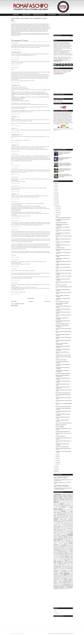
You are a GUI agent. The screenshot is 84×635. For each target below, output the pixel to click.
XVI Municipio (61, 587)
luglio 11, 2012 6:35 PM (15, 165)
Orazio (13, 128)
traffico (58, 579)
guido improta (58, 534)
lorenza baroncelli (58, 541)
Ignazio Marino (56, 535)
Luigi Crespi (59, 542)
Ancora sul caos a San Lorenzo (61, 284)
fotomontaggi (65, 529)
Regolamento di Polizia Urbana (67, 565)
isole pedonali (69, 537)
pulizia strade (70, 562)
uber (54, 580)
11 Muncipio (69, 494)
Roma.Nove (14, 116)
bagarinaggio (55, 511)
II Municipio (63, 535)
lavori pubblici (57, 540)
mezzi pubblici (56, 550)
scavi (69, 569)
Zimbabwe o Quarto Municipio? (61, 424)
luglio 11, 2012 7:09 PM (15, 191)
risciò (57, 567)
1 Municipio (57, 494)
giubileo (55, 532)
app (57, 507)
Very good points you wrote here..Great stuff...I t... (63, 479)
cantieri (70, 514)
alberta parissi (65, 501)
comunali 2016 (63, 519)
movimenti (64, 551)
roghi (57, 568)
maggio (57, 456)
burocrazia (68, 513)
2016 (56, 198)
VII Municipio (68, 582)
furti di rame (71, 530)
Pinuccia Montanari (67, 559)
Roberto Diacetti (67, 567)
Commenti (57, 612)
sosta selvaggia (65, 573)
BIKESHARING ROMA (64, 14)
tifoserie (66, 578)
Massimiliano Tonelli (15, 52)
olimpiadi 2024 (70, 553)
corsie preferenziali (69, 520)
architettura (71, 507)
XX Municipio (61, 588)
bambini (59, 511)
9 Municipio (71, 497)
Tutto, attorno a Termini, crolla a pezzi (62, 301)
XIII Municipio (60, 586)
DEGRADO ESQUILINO (39, 14)
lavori (72, 539)
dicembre (57, 206)
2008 (56, 471)
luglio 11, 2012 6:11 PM (15, 142)
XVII (65, 587)
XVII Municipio (69, 587)
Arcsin (53, 633)
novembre (58, 208)
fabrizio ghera (65, 527)
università (66, 580)
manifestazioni (61, 543)
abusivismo (56, 499)
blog (64, 512)
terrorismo (60, 578)
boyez (72, 512)
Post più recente (14, 301)
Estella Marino (70, 526)
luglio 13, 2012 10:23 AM (15, 280)
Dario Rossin (62, 522)
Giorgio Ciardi (65, 531)
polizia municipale (58, 561)
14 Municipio (64, 495)
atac (62, 510)
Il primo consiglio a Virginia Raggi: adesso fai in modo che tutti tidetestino (65, 153)
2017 (56, 196)
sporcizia (55, 574)
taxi (70, 576)
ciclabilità (55, 518)
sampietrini (55, 569)
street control (63, 575)
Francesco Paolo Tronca (58, 530)
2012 (56, 205)
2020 (56, 190)
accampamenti (62, 499)
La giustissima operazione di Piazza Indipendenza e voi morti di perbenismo (65, 158)
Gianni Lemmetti (61, 531)
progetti (66, 561)
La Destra (65, 539)
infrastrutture (66, 536)
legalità (62, 540)
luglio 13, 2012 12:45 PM (15, 294)
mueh (67, 551)
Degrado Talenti (14, 85)
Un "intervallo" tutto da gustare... (61, 222)
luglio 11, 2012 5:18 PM (15, 57)
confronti (55, 520)
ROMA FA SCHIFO (21, 633)
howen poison (63, 534)
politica (66, 560)
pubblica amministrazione (58, 562)
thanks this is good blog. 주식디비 (60, 482)
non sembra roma (70, 552)
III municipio (70, 535)
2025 (56, 185)
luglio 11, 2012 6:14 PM (15, 151)
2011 (56, 466)
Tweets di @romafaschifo (58, 100)
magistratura (55, 543)
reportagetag (56, 566)
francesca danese (70, 529)
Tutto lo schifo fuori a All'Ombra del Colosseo (64, 422)
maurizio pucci (56, 548)
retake (60, 566)
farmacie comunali (57, 528)
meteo (72, 549)
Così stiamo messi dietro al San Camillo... (63, 373)
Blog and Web (70, 633)
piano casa (59, 559)
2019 (56, 192)
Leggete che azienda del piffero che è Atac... (63, 217)
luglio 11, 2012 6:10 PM (15, 125)
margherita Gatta (70, 545)
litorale (55, 541)
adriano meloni (66, 500)
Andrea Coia (68, 505)
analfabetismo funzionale (57, 505)
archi (67, 507)
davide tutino (71, 522)
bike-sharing (59, 512)
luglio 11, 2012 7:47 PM (15, 199)
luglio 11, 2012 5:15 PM (15, 49)
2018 (56, 194)
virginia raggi (65, 583)
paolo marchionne (56, 557)
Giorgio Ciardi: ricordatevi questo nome (62, 323)
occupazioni (56, 553)
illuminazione (55, 536)
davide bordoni (67, 522)
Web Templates (57, 633)
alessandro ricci (63, 502)
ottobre (57, 210)
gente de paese (56, 531)
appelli (60, 507)
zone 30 (69, 588)
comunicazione (70, 519)
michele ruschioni (67, 550)
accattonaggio (67, 499)
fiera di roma (62, 528)
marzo (57, 460)
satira (66, 569)
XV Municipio (56, 587)
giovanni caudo (70, 531)
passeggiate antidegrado (66, 558)
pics (62, 559)
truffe (68, 579)
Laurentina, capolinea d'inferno (61, 359)
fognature (55, 529)
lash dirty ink (69, 539)
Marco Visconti (64, 545)
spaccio (72, 573)
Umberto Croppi (57, 580)
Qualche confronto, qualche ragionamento (63, 392)
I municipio (69, 534)
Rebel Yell (13, 193)
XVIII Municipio (56, 588)
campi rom (64, 514)
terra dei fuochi (56, 578)
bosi (66, 512)
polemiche (63, 560)
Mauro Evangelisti (62, 548)
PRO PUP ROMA (52, 14)
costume (55, 521)
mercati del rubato (59, 549)
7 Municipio (60, 497)
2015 (56, 199)
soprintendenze (56, 573)
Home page (31, 301)
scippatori (56, 570)
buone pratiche (63, 513)
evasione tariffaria (57, 527)
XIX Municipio (70, 586)
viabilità (58, 582)
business (71, 513)
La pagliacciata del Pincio (60, 247)
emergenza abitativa (57, 526)
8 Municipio (66, 497)
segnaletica (63, 570)
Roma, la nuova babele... (60, 426)
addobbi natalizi (56, 500)
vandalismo (65, 581)
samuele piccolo (60, 569)
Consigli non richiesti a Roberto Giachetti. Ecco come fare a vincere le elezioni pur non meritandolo (65, 164)
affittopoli (61, 501)
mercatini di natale (67, 549)
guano (54, 534)
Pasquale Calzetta (59, 558)
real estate (59, 565)
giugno (57, 454)
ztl (70, 588)
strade (59, 575)
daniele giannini (58, 522)
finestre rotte (66, 528)
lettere (67, 540)
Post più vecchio (47, 301)
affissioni (56, 501)
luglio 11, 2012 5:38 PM (15, 82)
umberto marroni (62, 580)
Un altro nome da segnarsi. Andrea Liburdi (63, 406)
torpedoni (55, 579)
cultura (62, 521)
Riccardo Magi (64, 566)
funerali (68, 530)
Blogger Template (63, 633)
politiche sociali (70, 560)
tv (72, 579)
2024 (56, 187)
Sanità (64, 569)
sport (59, 574)
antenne (62, 506)
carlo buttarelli (66, 515)
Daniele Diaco (68, 521)
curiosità (64, 521)
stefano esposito (70, 574)
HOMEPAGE (16, 14)
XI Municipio (68, 584)
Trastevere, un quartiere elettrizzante (62, 446)
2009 (56, 469)
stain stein (61, 574)
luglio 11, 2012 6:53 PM (15, 174)
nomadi (66, 552)
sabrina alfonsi (70, 568)
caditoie (55, 514)
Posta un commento (30, 298)
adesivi (61, 500)
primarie (64, 561)
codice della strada (66, 518)
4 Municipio (65, 496)
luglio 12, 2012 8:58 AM (15, 257)
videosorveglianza (63, 582)
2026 (56, 183)
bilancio (62, 512)
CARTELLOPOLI (26, 14)
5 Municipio (70, 496)
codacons (61, 518)
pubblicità (65, 562)
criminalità (58, 521)
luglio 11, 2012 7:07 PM (15, 183)
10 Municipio (63, 494)
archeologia (63, 507)
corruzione (63, 520)
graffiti (71, 532)
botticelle (69, 512)
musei (69, 551)
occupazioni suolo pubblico (63, 553)
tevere (63, 578)
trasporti (65, 579)
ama (57, 504)
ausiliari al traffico (67, 510)
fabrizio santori (70, 527)
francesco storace (64, 530)
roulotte (63, 568)
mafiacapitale (70, 542)
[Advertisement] (63, 25)
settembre (58, 212)
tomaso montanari (70, 578)
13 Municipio (59, 495)
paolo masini (62, 557)
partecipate (55, 558)
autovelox (71, 510)
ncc (56, 552)
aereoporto (71, 500)
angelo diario (58, 506)
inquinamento (71, 536)
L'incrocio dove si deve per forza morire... (63, 431)
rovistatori (66, 568)
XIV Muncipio (65, 586)
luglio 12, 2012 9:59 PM (15, 266)
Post (56, 610)
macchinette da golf (64, 542)
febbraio (57, 462)
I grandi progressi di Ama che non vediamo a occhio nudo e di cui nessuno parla (65, 169)
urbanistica (70, 580)
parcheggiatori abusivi (69, 557)
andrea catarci (63, 505)
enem (61, 526)
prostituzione (71, 561)
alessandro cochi (70, 501)
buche (58, 513)
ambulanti (61, 504)
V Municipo (60, 581)
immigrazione (60, 536)
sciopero (71, 569)
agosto (57, 214)
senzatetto (71, 570)
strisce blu (67, 575)
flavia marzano (70, 528)
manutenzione (56, 544)
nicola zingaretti (59, 552)
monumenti (60, 551)
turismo (70, 579)
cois (69, 518)
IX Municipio (60, 539)
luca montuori (68, 541)
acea (72, 499)
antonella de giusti (67, 506)
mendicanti (71, 548)
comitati (71, 518)
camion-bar (59, 514)
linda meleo (71, 540)
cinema (58, 518)
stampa (65, 574)
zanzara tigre (66, 588)
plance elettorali (58, 560)
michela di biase (61, 550)
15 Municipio (69, 495)
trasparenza (61, 579)
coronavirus (59, 520)
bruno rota (55, 513)
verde (70, 581)
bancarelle (63, 511)
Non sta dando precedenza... (61, 436)
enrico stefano (65, 526)
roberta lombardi (63, 567)
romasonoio (60, 568)
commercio (56, 519)
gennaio (57, 463)
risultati (59, 567)
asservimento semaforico (57, 510)
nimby (63, 552)
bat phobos (68, 511)
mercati (55, 549)
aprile (57, 458)
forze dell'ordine (60, 529)
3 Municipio (60, 496)
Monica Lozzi (55, 551)
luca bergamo (64, 541)
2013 (56, 203)
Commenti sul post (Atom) (19, 303)
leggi (64, 540)
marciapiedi (64, 544)
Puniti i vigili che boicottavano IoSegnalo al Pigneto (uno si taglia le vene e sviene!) (65, 175)
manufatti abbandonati (68, 543)
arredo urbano (58, 508)
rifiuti (68, 566)
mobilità (71, 550)
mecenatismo (67, 548)
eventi (62, 527)
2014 (56, 201)
